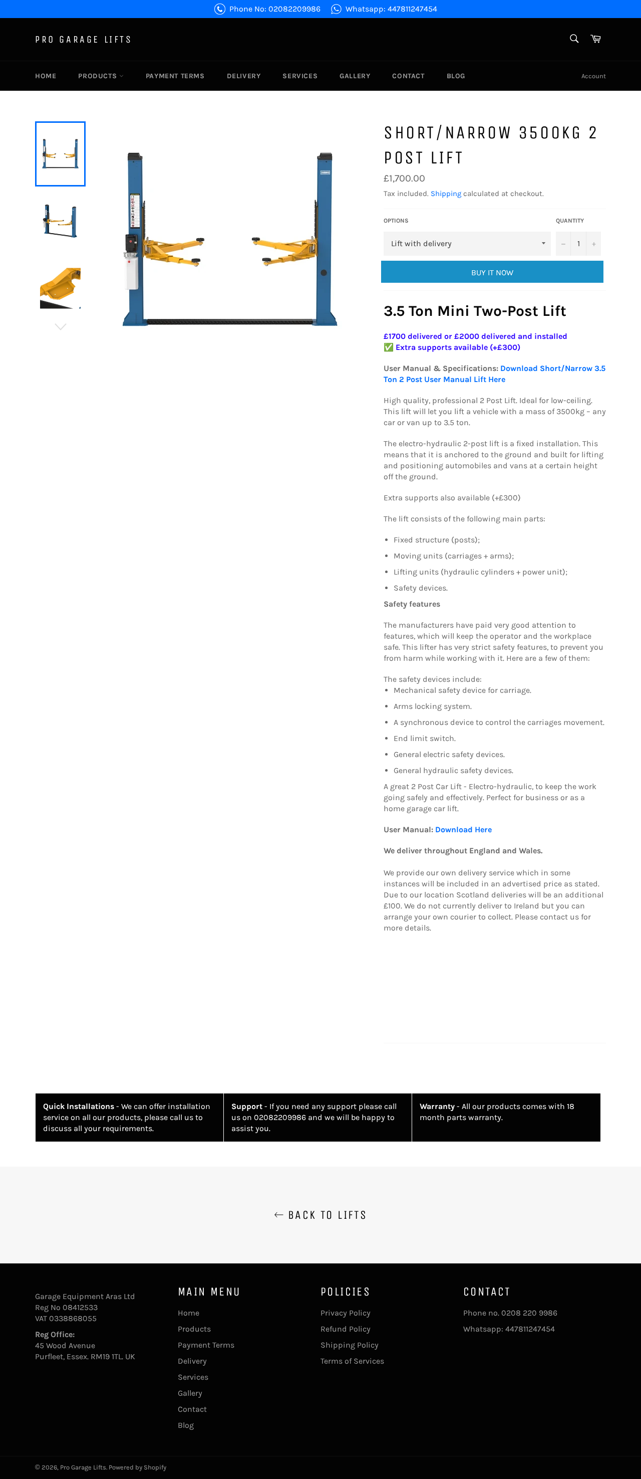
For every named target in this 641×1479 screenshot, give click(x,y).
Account (593, 76)
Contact (408, 76)
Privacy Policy (345, 1313)
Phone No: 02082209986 (274, 9)
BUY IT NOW (492, 272)
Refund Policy (345, 1329)
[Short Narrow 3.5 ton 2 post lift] (499, 368)
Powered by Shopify (137, 1467)
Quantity (570, 220)
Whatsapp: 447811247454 (391, 9)
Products (98, 76)
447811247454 (530, 1329)
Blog (456, 76)
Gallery (355, 76)
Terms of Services (352, 1361)
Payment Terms (175, 76)
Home (45, 76)
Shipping (446, 193)
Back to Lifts (326, 1215)
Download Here (463, 829)
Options (396, 220)
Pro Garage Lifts (84, 39)
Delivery (244, 76)
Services (299, 76)
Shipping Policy (349, 1345)
